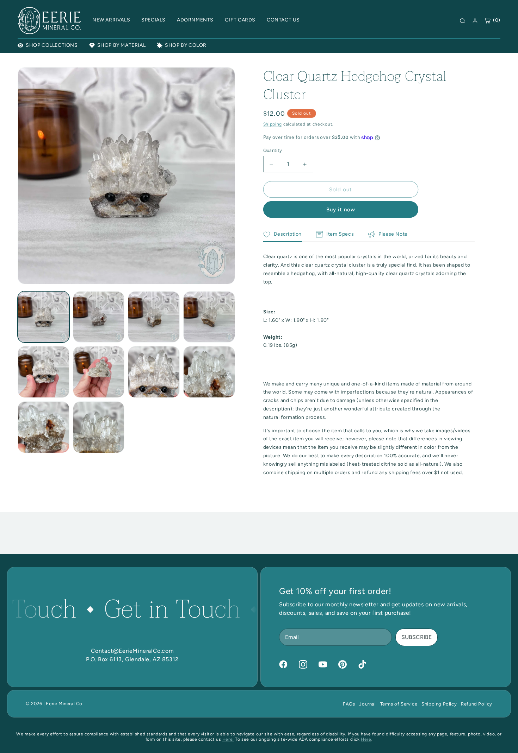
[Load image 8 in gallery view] (209, 372)
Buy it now (340, 209)
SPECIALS (153, 20)
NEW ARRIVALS (111, 20)
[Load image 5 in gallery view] (43, 372)
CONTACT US (283, 20)
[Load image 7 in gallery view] (154, 372)
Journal (367, 704)
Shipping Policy (439, 704)
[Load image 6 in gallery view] (99, 372)
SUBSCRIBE (416, 637)
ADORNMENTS (195, 20)
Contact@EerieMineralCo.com (132, 650)
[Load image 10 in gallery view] (99, 427)
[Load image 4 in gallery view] (209, 317)
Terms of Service (399, 704)
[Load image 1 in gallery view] (43, 317)
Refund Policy (476, 704)
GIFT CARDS (240, 20)
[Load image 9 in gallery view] (43, 427)
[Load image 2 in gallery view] (99, 317)
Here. (228, 739)
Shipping (272, 124)
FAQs (349, 704)
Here (366, 739)
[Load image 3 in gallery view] (154, 317)
